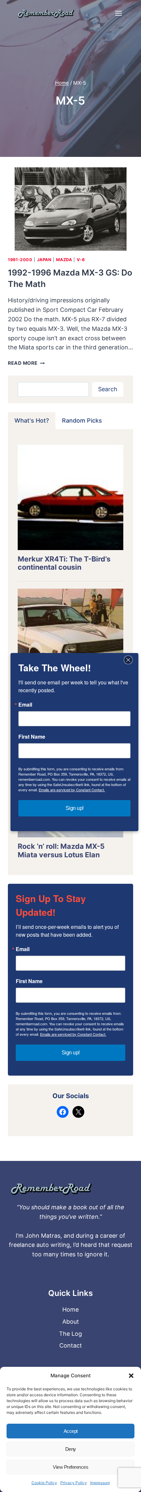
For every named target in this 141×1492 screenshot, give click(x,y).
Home (70, 1309)
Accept (71, 1431)
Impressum (100, 1482)
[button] (131, 1375)
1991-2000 (20, 259)
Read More (26, 363)
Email (23, 949)
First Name (29, 981)
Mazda (64, 259)
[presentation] (70, 209)
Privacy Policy (73, 1482)
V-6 (81, 259)
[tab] (31, 420)
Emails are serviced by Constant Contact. (73, 1034)
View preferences (70, 1467)
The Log (70, 1333)
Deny (70, 1449)
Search (107, 389)
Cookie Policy (44, 1482)
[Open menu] (118, 13)
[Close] (128, 660)
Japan (44, 259)
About (70, 1321)
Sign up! (71, 1052)
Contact (70, 1345)
